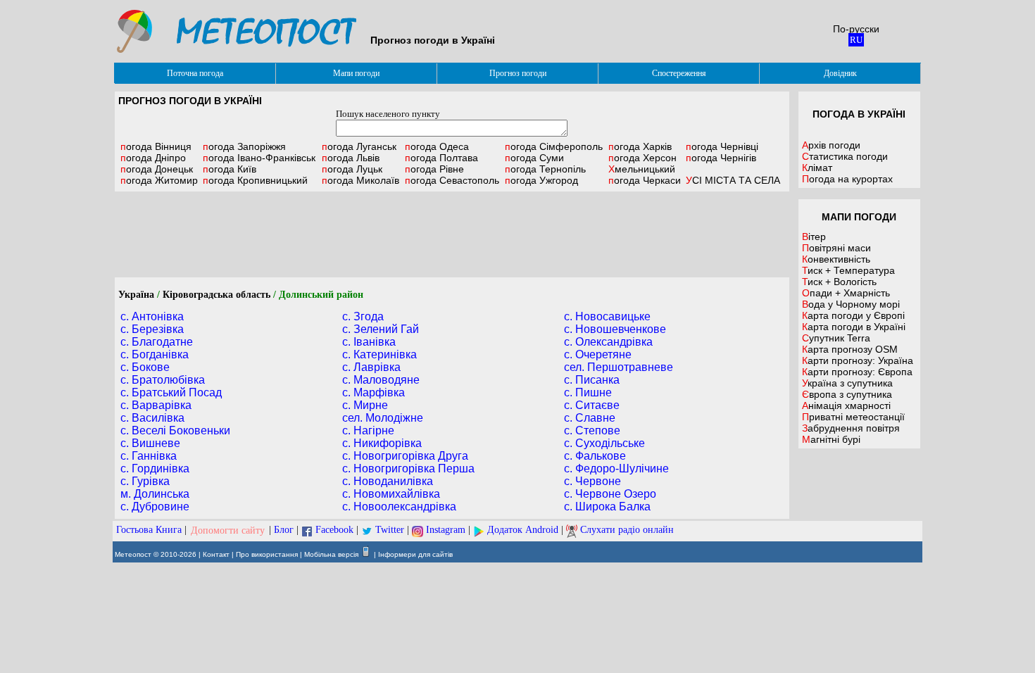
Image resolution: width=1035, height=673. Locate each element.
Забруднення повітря (851, 428)
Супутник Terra (836, 338)
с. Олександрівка (608, 342)
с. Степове (592, 430)
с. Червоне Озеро (610, 494)
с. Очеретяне (598, 354)
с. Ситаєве (592, 405)
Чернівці (722, 146)
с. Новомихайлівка (391, 494)
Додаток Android (522, 530)
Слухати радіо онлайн (627, 530)
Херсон (642, 157)
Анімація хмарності (846, 405)
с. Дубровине (154, 506)
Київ (229, 169)
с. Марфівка (373, 392)
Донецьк (156, 169)
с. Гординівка (154, 468)
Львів (351, 157)
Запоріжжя (244, 146)
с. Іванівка (369, 342)
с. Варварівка (156, 405)
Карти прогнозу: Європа (857, 371)
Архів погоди (831, 145)
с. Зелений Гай (380, 329)
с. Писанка (592, 380)
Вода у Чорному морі (851, 304)
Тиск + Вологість (839, 281)
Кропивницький (255, 180)
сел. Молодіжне (382, 418)
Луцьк (352, 169)
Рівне (434, 169)
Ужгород (541, 180)
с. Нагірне (368, 430)
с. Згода (363, 316)
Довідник (840, 73)
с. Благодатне (156, 342)
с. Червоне (592, 481)
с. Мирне (365, 405)
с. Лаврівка (371, 367)
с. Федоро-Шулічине (616, 468)
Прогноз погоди (517, 73)
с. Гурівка (145, 481)
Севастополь (452, 180)
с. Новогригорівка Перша (408, 468)
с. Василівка (152, 418)
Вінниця (156, 146)
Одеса (437, 146)
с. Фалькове (595, 456)
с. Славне (589, 418)
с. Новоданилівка (387, 481)
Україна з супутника (847, 383)
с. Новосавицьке (607, 316)
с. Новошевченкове (615, 329)
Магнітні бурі (831, 439)
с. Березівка (152, 329)
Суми (534, 157)
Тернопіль (545, 169)
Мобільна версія (331, 554)
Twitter (389, 530)
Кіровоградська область (216, 294)
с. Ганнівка (148, 456)
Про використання (267, 554)
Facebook (334, 530)
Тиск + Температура (848, 270)
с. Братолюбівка (162, 380)
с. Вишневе (150, 443)
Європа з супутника (847, 394)
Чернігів (721, 157)
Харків (640, 146)
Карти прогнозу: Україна (857, 360)
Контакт (216, 554)
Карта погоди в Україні (853, 326)
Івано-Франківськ (259, 157)
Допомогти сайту (228, 530)
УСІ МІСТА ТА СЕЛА (733, 180)
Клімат (817, 167)
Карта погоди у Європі (853, 315)
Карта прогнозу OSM (850, 349)
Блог (284, 530)
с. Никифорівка (382, 443)
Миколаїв (360, 180)
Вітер (814, 236)
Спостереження (679, 73)
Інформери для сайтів (415, 554)
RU (856, 39)
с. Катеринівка (379, 354)
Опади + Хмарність (846, 292)
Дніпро (153, 157)
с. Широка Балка (607, 506)
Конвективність (836, 259)
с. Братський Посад (171, 392)
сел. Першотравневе (618, 367)
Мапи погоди (356, 73)
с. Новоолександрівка (399, 506)
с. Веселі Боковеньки (175, 430)
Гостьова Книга (149, 530)
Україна (136, 294)
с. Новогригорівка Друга (405, 456)
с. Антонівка (152, 316)
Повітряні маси (836, 247)
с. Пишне (588, 392)
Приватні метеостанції (853, 416)
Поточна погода (195, 73)
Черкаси (644, 180)
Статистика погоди (845, 156)
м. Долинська (154, 494)
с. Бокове (145, 367)
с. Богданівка (154, 354)
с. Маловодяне (381, 380)
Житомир (159, 180)
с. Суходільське (604, 443)
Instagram (445, 530)
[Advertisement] (452, 234)
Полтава (441, 157)
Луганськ (359, 146)
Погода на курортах (847, 178)
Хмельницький (641, 169)
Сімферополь (554, 146)
